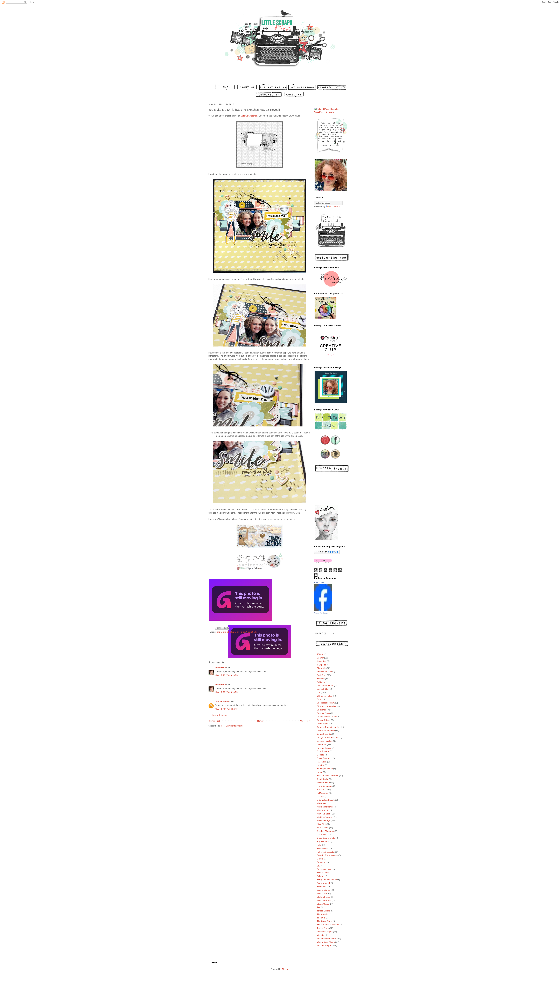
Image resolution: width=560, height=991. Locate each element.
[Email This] (216, 628)
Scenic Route (323, 872)
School (320, 876)
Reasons (321, 862)
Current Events (324, 734)
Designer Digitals (324, 741)
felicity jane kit (223, 632)
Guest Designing (324, 758)
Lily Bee (320, 796)
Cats (319, 699)
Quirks (320, 859)
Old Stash (321, 834)
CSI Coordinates (324, 696)
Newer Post (214, 721)
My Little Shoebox (325, 817)
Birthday (320, 678)
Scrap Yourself (323, 883)
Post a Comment (220, 715)
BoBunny (321, 682)
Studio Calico (323, 904)
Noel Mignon (323, 827)
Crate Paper (322, 723)
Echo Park (321, 744)
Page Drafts (322, 841)
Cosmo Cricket (323, 720)
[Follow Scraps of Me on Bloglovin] (327, 553)
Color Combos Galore (327, 716)
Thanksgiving (323, 914)
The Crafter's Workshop (328, 924)
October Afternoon (325, 831)
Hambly (320, 765)
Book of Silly (322, 689)
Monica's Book (323, 814)
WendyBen (220, 667)
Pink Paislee (322, 848)
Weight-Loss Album (326, 942)
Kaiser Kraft (322, 789)
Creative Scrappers (326, 730)
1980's (320, 654)
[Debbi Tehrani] (323, 610)
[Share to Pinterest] (227, 628)
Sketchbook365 (324, 900)
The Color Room (324, 921)
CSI (318, 692)
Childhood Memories (326, 706)
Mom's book (322, 810)
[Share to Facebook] (225, 628)
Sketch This (322, 893)
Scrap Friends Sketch (327, 879)
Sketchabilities (323, 897)
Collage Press (323, 713)
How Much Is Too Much (327, 775)
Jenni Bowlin (322, 779)
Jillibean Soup (323, 782)
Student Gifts (252, 632)
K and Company (324, 786)
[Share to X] (222, 628)
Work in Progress (325, 945)
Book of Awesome (325, 685)
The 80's (321, 918)
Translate (336, 206)
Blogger (285, 969)
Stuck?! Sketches (248, 115)
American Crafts (324, 671)
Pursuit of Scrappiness (327, 855)
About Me (321, 668)
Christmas (321, 710)
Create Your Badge (321, 613)
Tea (318, 907)
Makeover (321, 803)
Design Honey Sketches (328, 737)
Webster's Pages (324, 931)
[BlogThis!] (219, 628)
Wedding (321, 935)
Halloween (322, 762)
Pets (319, 845)
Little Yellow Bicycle (326, 800)
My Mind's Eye (323, 820)
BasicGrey (321, 675)
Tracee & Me (323, 928)
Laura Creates (222, 701)
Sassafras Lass (324, 869)
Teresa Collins (323, 911)
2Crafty (320, 658)
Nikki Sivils (322, 824)
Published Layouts (325, 852)
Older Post (305, 721)
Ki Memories (322, 793)
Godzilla (320, 755)
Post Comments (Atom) (232, 726)
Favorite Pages (324, 748)
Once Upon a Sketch (326, 838)
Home (260, 721)
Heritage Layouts (325, 768)
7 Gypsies (321, 665)
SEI (318, 866)
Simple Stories (323, 890)
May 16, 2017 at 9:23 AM (226, 709)
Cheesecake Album (326, 703)
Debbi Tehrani (319, 583)
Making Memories (325, 807)
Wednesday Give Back (327, 938)
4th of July (321, 661)
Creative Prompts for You (328, 727)
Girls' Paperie (323, 751)
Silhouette (321, 886)
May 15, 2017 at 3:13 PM (226, 675)
